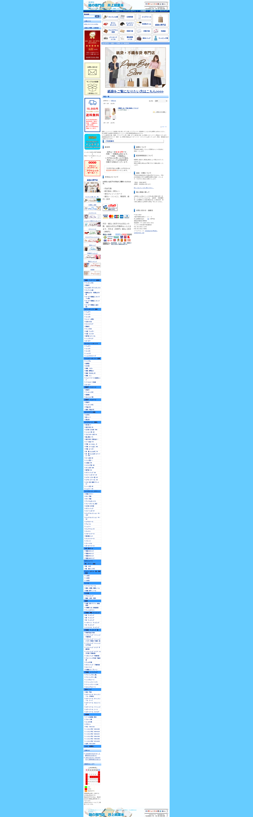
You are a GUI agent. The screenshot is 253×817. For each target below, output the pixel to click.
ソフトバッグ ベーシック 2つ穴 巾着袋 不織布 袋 (93, 640)
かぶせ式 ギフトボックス (93, 287)
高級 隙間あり (90, 370)
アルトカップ (89, 596)
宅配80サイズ (90, 556)
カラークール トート (92, 709)
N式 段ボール (89, 548)
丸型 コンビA (90, 333)
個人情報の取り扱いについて (94, 810)
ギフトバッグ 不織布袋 (93, 664)
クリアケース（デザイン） (93, 491)
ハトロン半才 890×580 (93, 736)
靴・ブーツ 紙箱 (90, 563)
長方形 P (88, 425)
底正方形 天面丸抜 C (92, 439)
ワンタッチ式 (89, 283)
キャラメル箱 (89, 290)
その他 (87, 593)
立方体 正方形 (90, 506)
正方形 (87, 366)
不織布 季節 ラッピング (92, 612)
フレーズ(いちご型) (91, 503)
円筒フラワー (89, 494)
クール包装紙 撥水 (91, 717)
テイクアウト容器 (90, 412)
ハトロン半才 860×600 (93, 729)
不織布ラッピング (92, 253)
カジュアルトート (91, 687)
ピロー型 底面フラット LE (92, 483)
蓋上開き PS (89, 437)
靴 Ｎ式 (88, 566)
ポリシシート (89, 561)
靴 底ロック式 (90, 568)
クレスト (88, 531)
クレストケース (90, 538)
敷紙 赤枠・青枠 (91, 598)
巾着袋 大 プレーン (91, 669)
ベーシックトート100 (92, 684)
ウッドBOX (89, 329)
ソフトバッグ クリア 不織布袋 (93, 648)
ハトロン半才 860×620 (93, 731)
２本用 (87, 578)
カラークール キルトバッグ (93, 703)
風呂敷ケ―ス (89, 536)
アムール (88, 524)
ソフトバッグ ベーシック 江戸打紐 (93, 644)
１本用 (87, 575)
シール (87, 583)
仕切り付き (89, 321)
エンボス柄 (89, 722)
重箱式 (87, 326)
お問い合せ (153, 11)
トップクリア (89, 338)
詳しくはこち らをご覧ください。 (144, 188)
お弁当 (87, 414)
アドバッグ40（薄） (91, 675)
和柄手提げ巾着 (90, 632)
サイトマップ (164, 11)
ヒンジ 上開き (90, 319)
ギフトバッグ (89, 508)
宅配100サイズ (90, 558)
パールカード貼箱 (91, 382)
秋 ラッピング (90, 620)
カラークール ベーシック (93, 707)
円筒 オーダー (90, 449)
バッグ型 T (89, 460)
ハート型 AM (89, 486)
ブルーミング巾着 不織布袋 (93, 659)
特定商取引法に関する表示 (109, 810)
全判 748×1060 (90, 743)
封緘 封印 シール (91, 590)
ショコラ (88, 353)
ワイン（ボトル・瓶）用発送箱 (93, 572)
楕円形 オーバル (90, 336)
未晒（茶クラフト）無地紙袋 (93, 604)
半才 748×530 (90, 726)
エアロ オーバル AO (92, 479)
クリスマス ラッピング (92, 627)
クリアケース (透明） (91, 422)
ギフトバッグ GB (91, 472)
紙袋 (86, 601)
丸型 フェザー (90, 331)
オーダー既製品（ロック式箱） (93, 301)
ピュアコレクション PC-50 (93, 518)
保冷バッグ (92, 245)
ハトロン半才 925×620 (93, 741)
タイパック (89, 667)
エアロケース (89, 521)
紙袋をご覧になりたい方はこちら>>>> (136, 91)
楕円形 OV (89, 470)
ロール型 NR (89, 458)
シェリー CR (89, 488)
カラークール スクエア (92, 712)
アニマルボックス (91, 501)
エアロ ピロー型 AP (92, 477)
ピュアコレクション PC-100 (93, 514)
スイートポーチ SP (91, 475)
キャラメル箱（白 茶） (92, 196)
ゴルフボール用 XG (91, 434)
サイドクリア (89, 324)
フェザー (88, 312)
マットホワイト (90, 610)
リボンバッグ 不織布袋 (92, 656)
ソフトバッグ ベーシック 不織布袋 (93, 635)
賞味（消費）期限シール (93, 588)
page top (164, 126)
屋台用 (87, 419)
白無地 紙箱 (92, 205)
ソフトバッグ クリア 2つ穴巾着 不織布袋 (93, 652)
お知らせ (87, 750)
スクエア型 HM (90, 465)
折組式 (87, 285)
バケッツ (88, 541)
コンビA (88, 314)
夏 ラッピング (90, 617)
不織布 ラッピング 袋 (91, 630)
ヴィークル (89, 543)
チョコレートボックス (91, 343)
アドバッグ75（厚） (91, 677)
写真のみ (113, 100)
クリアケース (92, 213)
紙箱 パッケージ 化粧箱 (92, 280)
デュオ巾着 (89, 662)
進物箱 (87, 394)
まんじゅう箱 (89, 397)
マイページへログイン (129, 11)
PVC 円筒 (88, 496)
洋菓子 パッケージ (90, 399)
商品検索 (86, 14)
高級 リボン (89, 368)
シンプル (88, 361)
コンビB (88, 317)
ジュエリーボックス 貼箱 (92, 358)
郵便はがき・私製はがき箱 (93, 293)
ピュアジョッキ (90, 529)
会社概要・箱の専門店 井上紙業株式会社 (127, 810)
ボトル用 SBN (90, 467)
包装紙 (92, 269)
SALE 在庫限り (89, 746)
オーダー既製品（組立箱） (92, 305)
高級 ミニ (89, 375)
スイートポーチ (90, 511)
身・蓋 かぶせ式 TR (92, 451)
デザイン (88, 724)
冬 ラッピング (90, 625)
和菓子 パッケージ (90, 387)
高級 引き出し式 (90, 373)
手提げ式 (88, 407)
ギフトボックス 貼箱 (91, 309)
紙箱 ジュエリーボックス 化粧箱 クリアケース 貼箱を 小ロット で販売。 (107, 8)
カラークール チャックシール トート (93, 699)
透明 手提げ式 (90, 409)
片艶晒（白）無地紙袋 (92, 607)
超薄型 (87, 363)
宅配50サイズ (90, 551)
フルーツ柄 (89, 719)
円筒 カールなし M (91, 444)
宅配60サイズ (90, 553)
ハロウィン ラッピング (92, 622)
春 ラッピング (90, 615)
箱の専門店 (91, 2)
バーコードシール (91, 586)
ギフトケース (92, 229)
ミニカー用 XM (90, 432)
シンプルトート (90, 679)
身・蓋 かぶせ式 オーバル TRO (93, 454)
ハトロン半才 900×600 (93, 739)
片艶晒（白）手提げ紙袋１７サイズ (128, 108)
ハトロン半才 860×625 (93, 734)
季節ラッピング (92, 261)
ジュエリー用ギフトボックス (92, 221)
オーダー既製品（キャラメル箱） (93, 297)
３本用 (87, 580)
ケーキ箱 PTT (90, 442)
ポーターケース (90, 546)
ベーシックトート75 (91, 682)
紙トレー (88, 417)
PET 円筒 (88, 499)
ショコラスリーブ (91, 356)
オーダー (88, 341)
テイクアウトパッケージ (92, 237)
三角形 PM (89, 463)
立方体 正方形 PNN (91, 429)
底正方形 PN (89, 427)
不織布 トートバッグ (91, 672)
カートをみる (116, 11)
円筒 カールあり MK (92, 446)
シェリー (88, 526)
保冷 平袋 (89, 692)
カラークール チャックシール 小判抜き (93, 695)
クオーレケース (90, 533)
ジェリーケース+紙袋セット (93, 378)
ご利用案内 (143, 11)
